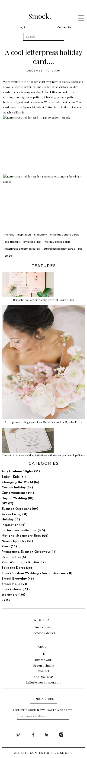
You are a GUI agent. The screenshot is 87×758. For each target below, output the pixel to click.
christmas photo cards (64, 234)
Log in (22, 27)
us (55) (7, 600)
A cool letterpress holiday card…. (43, 57)
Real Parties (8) (14, 557)
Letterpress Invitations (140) (23, 530)
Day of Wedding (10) (17, 498)
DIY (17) (7, 503)
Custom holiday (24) (17, 487)
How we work (43, 659)
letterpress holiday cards (59, 248)
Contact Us (64, 27)
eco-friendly (12, 241)
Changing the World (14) (20, 482)
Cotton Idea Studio (56, 107)
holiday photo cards (57, 241)
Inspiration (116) (14, 524)
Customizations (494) (18, 492)
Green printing (43, 665)
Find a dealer (43, 627)
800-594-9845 (43, 676)
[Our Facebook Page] (37, 734)
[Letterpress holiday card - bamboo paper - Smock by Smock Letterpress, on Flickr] (43, 142)
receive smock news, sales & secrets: (43, 710)
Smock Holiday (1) (15, 584)
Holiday (9, 234)
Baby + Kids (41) (14, 476)
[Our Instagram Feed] (66, 734)
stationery (40, 234)
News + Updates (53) (17, 541)
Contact (43, 671)
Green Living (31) (14, 514)
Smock (8, 255)
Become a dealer (43, 633)
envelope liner (32, 241)
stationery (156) (13, 594)
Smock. (39, 16)
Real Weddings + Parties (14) (24, 562)
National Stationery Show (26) (25, 535)
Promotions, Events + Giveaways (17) (29, 551)
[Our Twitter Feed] (52, 734)
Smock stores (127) (16, 589)
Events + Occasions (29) (20, 508)
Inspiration (24, 234)
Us (43, 654)
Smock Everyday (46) (18, 578)
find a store (43, 699)
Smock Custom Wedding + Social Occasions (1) (37, 573)
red (80, 248)
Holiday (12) (11, 519)
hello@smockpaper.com (43, 682)
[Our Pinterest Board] (23, 734)
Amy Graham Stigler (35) (21, 471)
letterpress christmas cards (22, 248)
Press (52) (9, 546)
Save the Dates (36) (17, 567)
